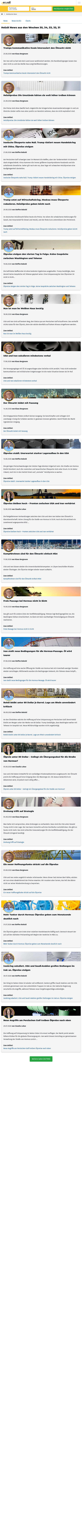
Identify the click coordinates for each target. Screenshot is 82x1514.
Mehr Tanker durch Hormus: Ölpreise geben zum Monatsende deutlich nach (32, 944)
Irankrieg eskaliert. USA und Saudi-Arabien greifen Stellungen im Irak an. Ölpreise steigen (38, 998)
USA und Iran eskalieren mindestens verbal (20, 381)
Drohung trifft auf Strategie (13, 842)
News (5, 21)
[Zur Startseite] (6, 3)
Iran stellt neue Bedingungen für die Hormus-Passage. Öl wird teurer (29, 680)
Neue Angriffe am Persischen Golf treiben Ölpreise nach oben (27, 1048)
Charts (28, 21)
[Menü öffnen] (79, 3)
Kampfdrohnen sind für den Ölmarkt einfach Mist (22, 579)
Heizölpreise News (11, 14)
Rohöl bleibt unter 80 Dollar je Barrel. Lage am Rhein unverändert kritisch (32, 735)
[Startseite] (2, 14)
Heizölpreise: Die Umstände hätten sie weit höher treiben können (28, 120)
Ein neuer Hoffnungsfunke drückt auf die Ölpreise (22, 893)
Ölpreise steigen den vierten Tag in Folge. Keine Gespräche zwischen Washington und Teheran (39, 286)
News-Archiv (16, 21)
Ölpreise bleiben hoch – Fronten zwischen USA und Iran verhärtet (28, 532)
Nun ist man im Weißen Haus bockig (17, 334)
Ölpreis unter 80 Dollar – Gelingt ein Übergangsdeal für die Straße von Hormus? (34, 789)
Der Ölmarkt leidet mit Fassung (15, 431)
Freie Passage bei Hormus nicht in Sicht (18, 629)
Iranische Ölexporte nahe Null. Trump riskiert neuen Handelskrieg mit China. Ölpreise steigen (39, 178)
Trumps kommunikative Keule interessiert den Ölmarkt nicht (26, 73)
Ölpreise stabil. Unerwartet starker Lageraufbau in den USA (26, 481)
